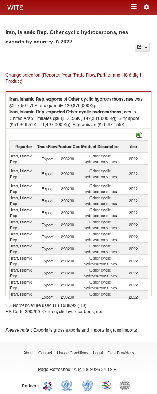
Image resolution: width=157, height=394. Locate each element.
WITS (15, 7)
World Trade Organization (107, 385)
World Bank (126, 385)
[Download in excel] (139, 134)
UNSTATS (87, 385)
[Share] (142, 47)
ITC (49, 385)
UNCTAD (68, 385)
